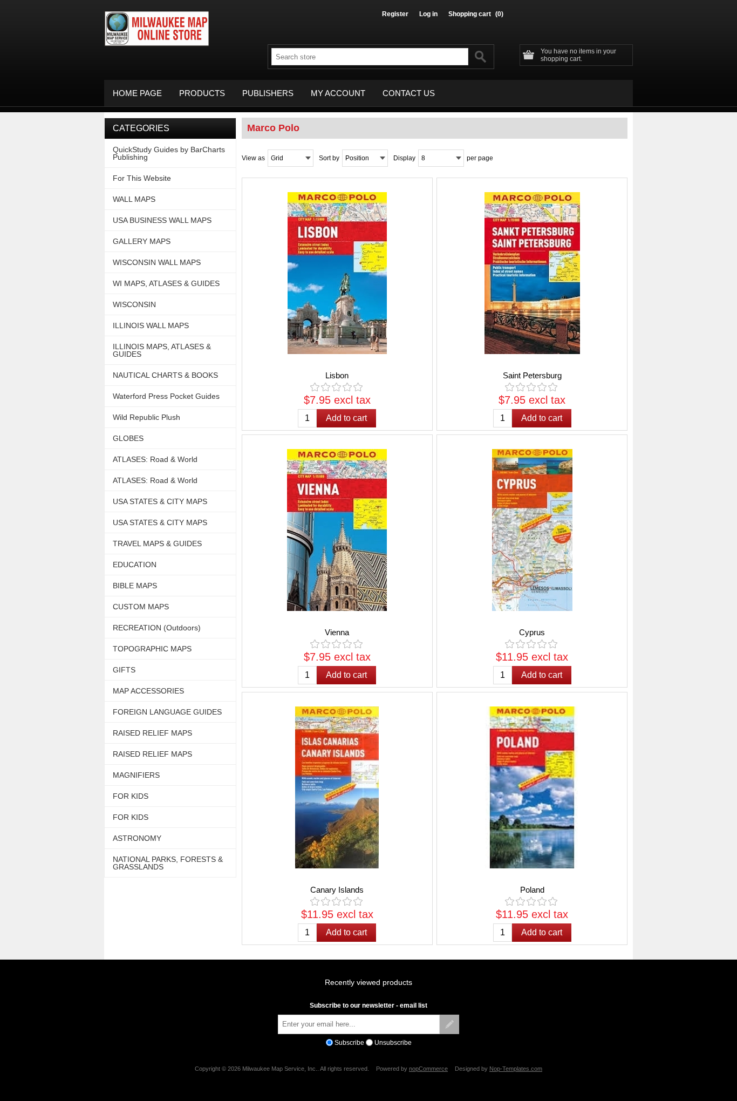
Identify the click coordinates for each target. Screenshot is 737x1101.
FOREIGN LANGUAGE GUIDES (167, 712)
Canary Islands (337, 889)
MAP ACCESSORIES (148, 691)
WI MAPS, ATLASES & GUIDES (166, 283)
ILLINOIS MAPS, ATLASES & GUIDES (162, 350)
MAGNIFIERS (136, 775)
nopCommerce (428, 1068)
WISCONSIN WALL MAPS (157, 262)
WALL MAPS (134, 199)
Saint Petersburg (532, 375)
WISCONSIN (134, 304)
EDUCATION (134, 564)
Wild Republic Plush (146, 417)
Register (395, 14)
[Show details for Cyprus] (532, 530)
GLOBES (128, 438)
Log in (428, 14)
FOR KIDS (130, 796)
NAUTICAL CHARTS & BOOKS (165, 375)
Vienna (337, 632)
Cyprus (532, 632)
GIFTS (124, 669)
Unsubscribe (393, 1042)
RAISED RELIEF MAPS (152, 733)
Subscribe (349, 1042)
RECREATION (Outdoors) (157, 627)
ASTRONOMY (137, 838)
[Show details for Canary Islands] (337, 787)
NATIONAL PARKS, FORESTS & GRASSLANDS (168, 863)
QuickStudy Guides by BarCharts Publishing (169, 153)
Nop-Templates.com (515, 1068)
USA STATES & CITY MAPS (160, 501)
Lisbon (337, 375)
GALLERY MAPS (141, 241)
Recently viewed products (368, 982)
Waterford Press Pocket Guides (166, 396)
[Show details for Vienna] (337, 530)
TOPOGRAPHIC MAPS (152, 648)
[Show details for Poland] (532, 787)
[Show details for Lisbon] (337, 273)
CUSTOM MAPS (141, 606)
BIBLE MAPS (135, 585)
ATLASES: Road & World (155, 459)
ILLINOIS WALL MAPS (151, 325)
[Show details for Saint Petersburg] (532, 273)
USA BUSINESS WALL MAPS (162, 220)
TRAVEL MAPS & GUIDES (157, 543)
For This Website (142, 178)
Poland (532, 889)
